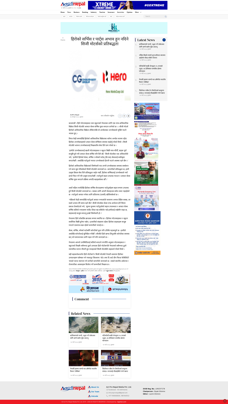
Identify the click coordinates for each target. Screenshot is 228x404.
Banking (85, 12)
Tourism (102, 12)
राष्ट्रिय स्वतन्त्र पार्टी (120, 16)
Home (63, 12)
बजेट (111, 16)
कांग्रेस (70, 16)
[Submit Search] (165, 16)
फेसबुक (78, 271)
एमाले (64, 16)
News (69, 12)
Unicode (94, 396)
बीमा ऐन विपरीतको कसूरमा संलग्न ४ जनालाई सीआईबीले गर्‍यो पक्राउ (115, 370)
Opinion (129, 12)
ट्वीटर (82, 271)
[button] (225, 401)
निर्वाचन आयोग (79, 16)
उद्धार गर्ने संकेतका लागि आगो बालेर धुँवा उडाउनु (82, 337)
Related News (80, 313)
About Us (95, 387)
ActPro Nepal (74, 115)
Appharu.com (121, 402)
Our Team (95, 392)
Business (77, 12)
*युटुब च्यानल (109, 271)
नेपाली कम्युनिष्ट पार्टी (102, 16)
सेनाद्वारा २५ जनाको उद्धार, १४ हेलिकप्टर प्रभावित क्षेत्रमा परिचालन (114, 338)
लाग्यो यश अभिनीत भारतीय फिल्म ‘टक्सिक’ (83, 370)
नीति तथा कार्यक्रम (90, 16)
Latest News (146, 40)
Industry (94, 12)
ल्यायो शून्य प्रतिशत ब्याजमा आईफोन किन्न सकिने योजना (152, 56)
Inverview (120, 12)
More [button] (137, 12)
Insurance (111, 12)
